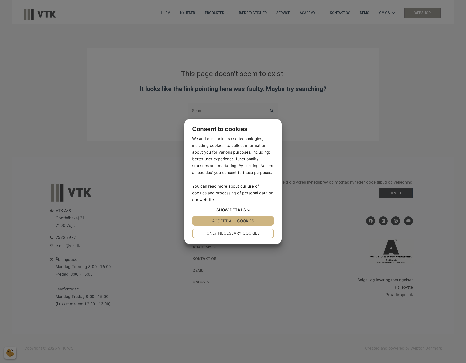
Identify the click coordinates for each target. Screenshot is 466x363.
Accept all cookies (233, 220)
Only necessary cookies (233, 233)
